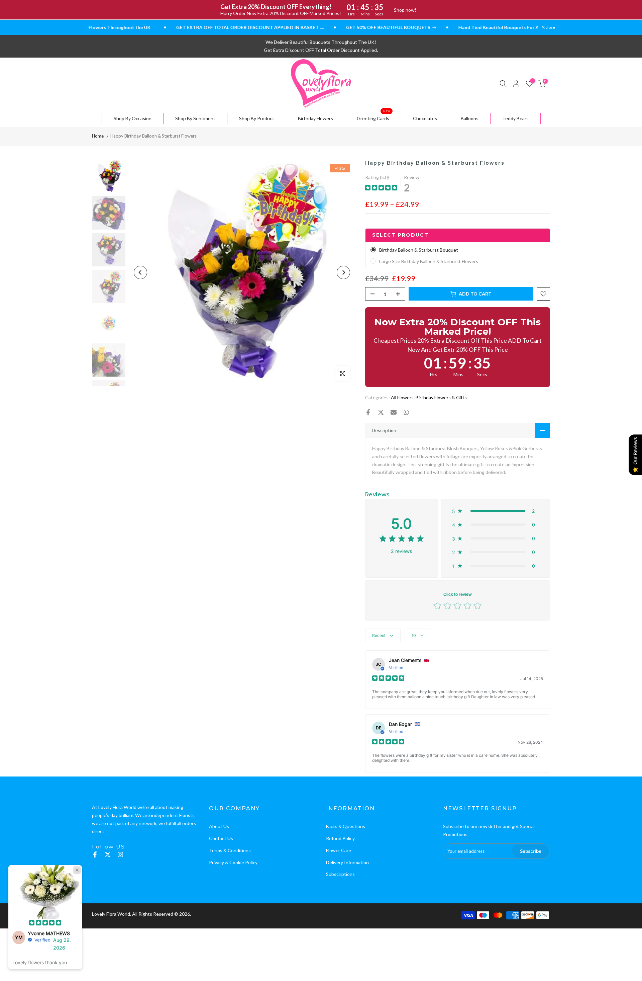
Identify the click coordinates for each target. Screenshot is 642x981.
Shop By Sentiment (195, 118)
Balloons (469, 118)
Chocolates (425, 118)
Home (98, 136)
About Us (219, 826)
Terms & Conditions (230, 850)
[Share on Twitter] (381, 412)
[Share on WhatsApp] (406, 412)
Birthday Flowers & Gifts (441, 397)
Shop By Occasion (132, 118)
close (550, 27)
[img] (381, 188)
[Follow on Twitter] (108, 854)
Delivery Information (347, 862)
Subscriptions (340, 874)
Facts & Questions (345, 826)
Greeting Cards (373, 117)
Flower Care (338, 850)
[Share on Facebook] (368, 412)
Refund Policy (340, 838)
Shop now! (405, 10)
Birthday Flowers (315, 118)
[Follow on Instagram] (120, 854)
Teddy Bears (515, 118)
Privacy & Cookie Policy (233, 862)
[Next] (343, 272)
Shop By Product (256, 118)
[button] (495, 511)
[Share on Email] (394, 412)
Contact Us (221, 838)
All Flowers (402, 397)
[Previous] (140, 272)
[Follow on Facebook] (95, 854)
